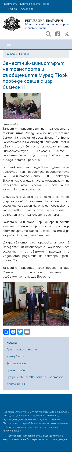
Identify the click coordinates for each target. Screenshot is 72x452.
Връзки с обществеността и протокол (34, 377)
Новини (24, 53)
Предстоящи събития (22, 349)
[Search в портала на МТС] (50, 33)
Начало (10, 53)
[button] (8, 304)
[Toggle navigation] (9, 44)
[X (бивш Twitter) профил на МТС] (66, 33)
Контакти (10, 3)
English (12, 8)
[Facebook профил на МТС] (59, 33)
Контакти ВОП (17, 384)
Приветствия (16, 370)
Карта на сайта (30, 3)
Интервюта (15, 356)
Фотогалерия (16, 363)
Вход (46, 3)
